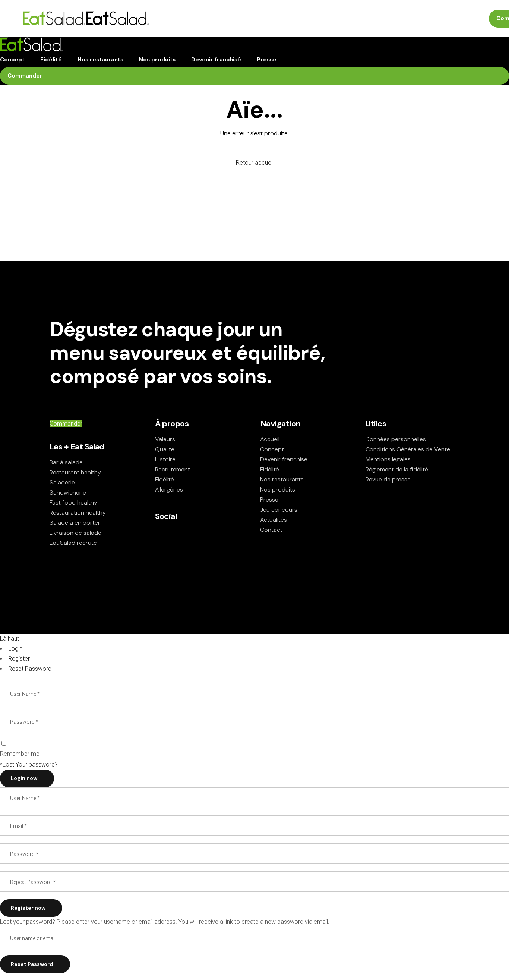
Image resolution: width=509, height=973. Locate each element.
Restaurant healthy (75, 472)
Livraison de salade (75, 533)
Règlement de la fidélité (397, 469)
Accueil (269, 439)
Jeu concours (278, 510)
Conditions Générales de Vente (408, 449)
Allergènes (169, 489)
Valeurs (165, 439)
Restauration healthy (78, 512)
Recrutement (172, 469)
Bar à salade (66, 462)
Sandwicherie (68, 492)
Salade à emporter (75, 523)
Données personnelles (396, 439)
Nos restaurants (282, 479)
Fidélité (164, 479)
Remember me (19, 753)
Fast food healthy (73, 502)
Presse (269, 499)
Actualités (273, 520)
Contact (271, 530)
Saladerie (62, 482)
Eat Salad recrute (73, 543)
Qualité (164, 449)
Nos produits (277, 489)
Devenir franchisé (283, 459)
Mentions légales (388, 459)
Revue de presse (388, 479)
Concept (272, 449)
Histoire (165, 459)
